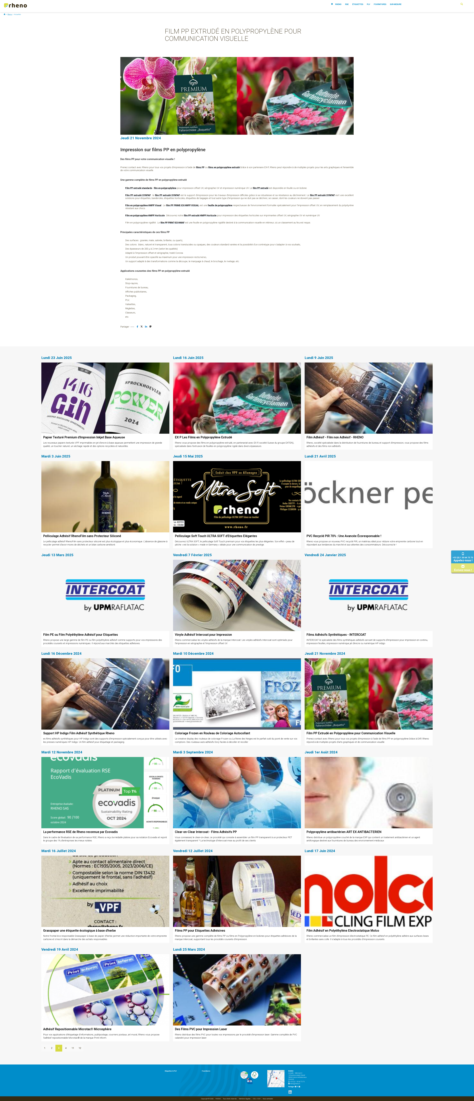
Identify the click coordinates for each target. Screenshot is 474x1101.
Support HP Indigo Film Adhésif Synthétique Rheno (78, 733)
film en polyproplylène (165, 188)
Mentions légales (245, 1099)
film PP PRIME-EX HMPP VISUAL (182, 205)
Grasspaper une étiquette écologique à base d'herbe (79, 930)
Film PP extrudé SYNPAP (138, 195)
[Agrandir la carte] (275, 1078)
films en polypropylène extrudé (224, 167)
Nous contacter (268, 1099)
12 (80, 1048)
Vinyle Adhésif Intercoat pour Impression (203, 634)
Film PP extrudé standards (138, 188)
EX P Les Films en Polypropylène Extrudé (203, 437)
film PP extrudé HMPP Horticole (200, 215)
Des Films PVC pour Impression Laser (201, 1029)
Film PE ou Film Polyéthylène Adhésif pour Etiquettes (80, 634)
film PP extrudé (260, 188)
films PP (200, 167)
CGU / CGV (257, 1099)
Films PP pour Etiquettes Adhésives (200, 930)
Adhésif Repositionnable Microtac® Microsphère (77, 1029)
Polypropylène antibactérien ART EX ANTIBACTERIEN (343, 832)
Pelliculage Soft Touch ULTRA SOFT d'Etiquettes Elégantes (216, 536)
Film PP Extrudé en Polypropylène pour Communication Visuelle (350, 733)
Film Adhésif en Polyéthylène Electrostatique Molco (342, 930)
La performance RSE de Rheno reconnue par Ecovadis (80, 832)
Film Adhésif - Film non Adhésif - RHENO (335, 437)
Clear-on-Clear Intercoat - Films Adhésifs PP (206, 832)
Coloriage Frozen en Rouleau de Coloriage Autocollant (212, 733)
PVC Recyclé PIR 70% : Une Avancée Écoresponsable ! (343, 536)
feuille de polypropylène (220, 205)
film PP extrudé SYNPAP (167, 195)
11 (73, 1048)
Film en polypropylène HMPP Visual (143, 205)
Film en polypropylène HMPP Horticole (145, 215)
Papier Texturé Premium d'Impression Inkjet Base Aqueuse (84, 437)
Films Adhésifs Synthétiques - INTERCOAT (336, 634)
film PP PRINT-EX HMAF (172, 222)
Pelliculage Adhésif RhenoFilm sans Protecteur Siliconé (82, 536)
